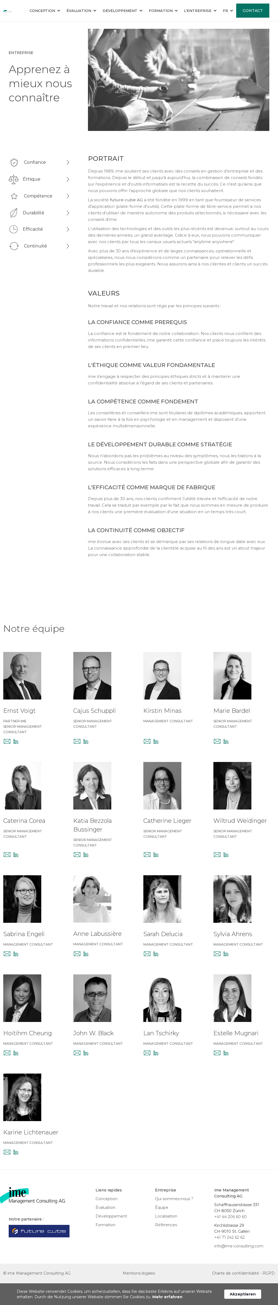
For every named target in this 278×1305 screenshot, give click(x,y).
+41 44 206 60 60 (230, 1216)
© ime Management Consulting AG (37, 1273)
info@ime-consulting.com (238, 1246)
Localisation (166, 1216)
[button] (44, 10)
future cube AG (126, 199)
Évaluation (105, 1207)
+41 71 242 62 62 (229, 1237)
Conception (107, 1198)
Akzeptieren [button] (243, 1294)
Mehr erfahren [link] (167, 1296)
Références (166, 1224)
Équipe (161, 1207)
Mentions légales (139, 1273)
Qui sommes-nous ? (174, 1198)
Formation (105, 1224)
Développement (111, 1216)
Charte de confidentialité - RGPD (243, 1273)
